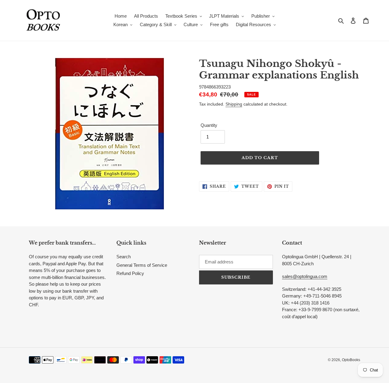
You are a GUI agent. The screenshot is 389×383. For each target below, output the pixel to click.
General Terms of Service (141, 265)
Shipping (233, 104)
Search (123, 256)
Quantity (209, 125)
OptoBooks (351, 360)
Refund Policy (130, 273)
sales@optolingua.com (304, 276)
